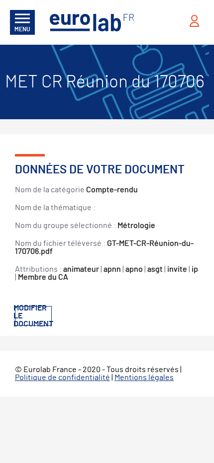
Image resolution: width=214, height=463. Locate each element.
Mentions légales (144, 378)
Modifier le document (33, 316)
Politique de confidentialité (62, 378)
